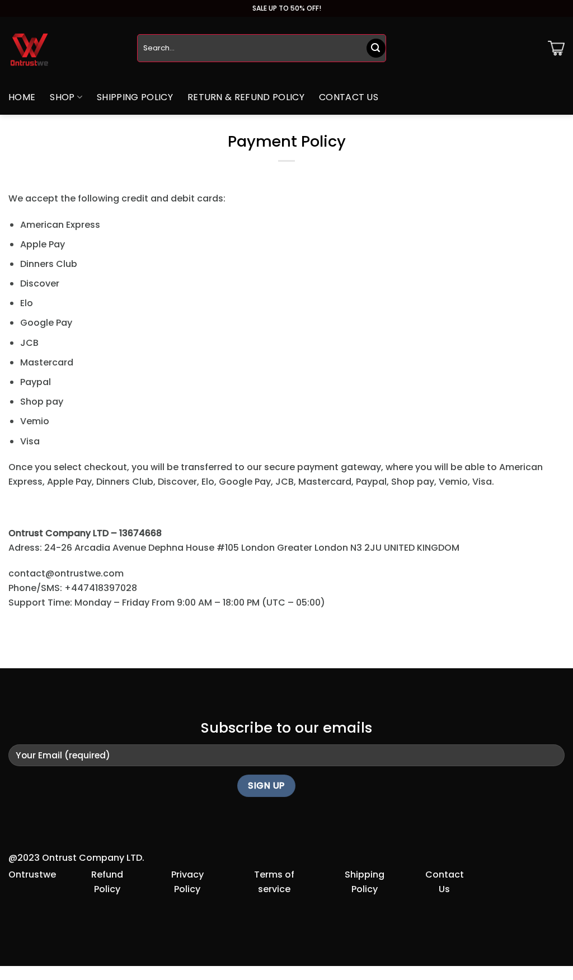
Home (21, 97)
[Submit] (376, 48)
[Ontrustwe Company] (64, 48)
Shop (62, 97)
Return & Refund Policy (245, 97)
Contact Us (348, 97)
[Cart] (556, 48)
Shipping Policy (135, 97)
